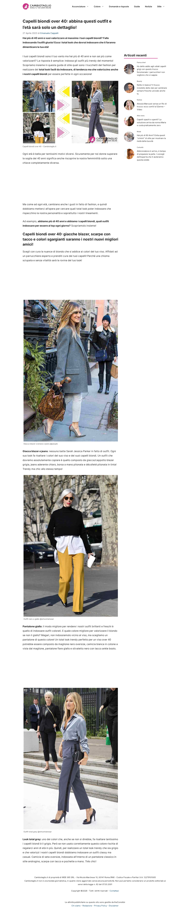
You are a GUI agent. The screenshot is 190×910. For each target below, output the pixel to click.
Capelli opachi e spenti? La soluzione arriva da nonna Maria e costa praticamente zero (151, 122)
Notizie (148, 6)
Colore (97, 6)
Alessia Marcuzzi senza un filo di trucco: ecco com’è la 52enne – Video (152, 106)
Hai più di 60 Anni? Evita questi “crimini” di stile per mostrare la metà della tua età (151, 138)
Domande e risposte (119, 6)
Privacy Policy (100, 905)
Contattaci (114, 891)
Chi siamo (76, 905)
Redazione (87, 905)
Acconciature (78, 6)
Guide (137, 6)
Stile (159, 6)
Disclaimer (114, 905)
